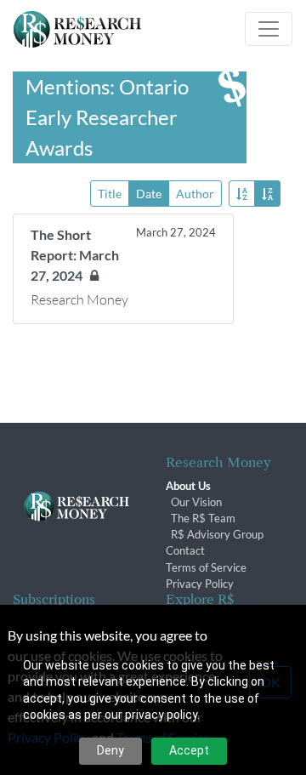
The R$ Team (203, 518)
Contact (185, 550)
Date (149, 193)
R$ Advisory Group (217, 534)
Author (195, 193)
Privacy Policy (200, 583)
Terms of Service (206, 567)
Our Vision (196, 502)
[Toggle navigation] (268, 29)
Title (110, 193)
